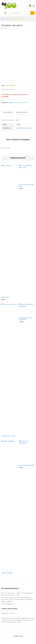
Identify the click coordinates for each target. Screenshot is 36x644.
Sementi (24, 102)
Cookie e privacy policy (8, 613)
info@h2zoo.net (10, 604)
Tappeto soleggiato (7, 572)
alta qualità (19, 128)
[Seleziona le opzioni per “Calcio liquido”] (7, 294)
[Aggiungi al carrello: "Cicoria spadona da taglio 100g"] (24, 181)
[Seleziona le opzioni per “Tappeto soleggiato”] (7, 569)
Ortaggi (10, 102)
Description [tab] (8, 112)
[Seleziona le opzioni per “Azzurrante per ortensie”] (7, 432)
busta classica (28, 128)
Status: (3, 85)
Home (3, 19)
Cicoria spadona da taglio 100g (26, 185)
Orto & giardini (17, 102)
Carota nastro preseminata (27, 465)
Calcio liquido (5, 297)
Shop (7, 19)
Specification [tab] (22, 112)
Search (32, 13)
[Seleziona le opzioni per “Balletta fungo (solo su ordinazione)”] (24, 314)
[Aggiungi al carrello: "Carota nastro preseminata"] (24, 462)
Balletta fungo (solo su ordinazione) (25, 318)
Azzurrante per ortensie (8, 436)
